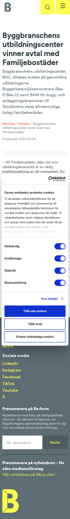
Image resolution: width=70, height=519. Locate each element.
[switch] (60, 258)
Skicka (55, 442)
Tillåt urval (35, 324)
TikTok (8, 383)
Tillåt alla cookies (35, 311)
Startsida (8, 124)
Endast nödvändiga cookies (35, 336)
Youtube (10, 390)
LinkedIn (10, 363)
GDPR (7, 346)
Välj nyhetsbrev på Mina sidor (28, 474)
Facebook (11, 377)
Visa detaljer (49, 298)
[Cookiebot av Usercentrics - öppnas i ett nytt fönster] (49, 178)
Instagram (11, 370)
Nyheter (24, 124)
